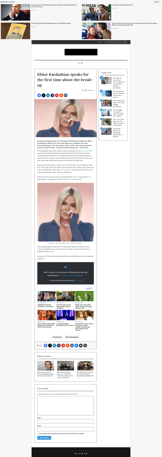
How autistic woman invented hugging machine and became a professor (45, 374)
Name (39, 417)
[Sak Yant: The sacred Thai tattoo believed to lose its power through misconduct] (106, 80)
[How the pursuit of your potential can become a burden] (106, 93)
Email (39, 425)
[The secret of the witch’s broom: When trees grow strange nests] (106, 121)
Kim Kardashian (66, 170)
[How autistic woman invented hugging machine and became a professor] (45, 365)
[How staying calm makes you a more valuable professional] (106, 103)
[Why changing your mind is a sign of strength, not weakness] (106, 112)
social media (86, 151)
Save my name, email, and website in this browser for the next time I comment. (61, 433)
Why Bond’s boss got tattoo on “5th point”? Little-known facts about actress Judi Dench (65, 374)
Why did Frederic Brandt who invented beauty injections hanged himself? (85, 374)
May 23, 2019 (78, 280)
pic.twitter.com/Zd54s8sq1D (71, 275)
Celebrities (58, 337)
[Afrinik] (81, 52)
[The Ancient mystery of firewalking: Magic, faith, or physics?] (106, 131)
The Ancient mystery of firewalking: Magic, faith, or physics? (118, 132)
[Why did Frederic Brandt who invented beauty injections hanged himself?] (85, 365)
